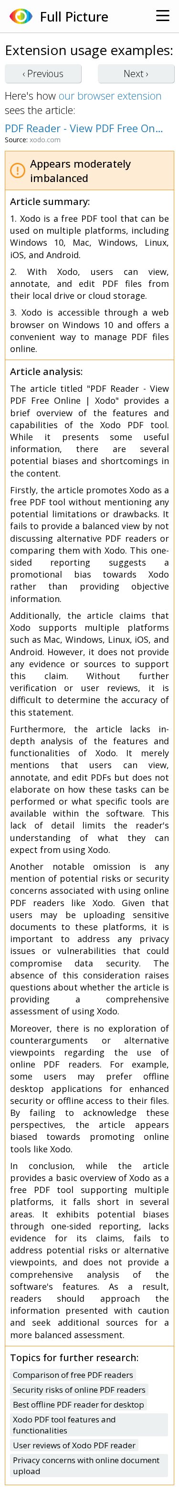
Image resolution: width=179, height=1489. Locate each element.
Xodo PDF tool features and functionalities (64, 1425)
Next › (136, 73)
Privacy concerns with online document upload (86, 1466)
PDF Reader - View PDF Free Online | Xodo (85, 128)
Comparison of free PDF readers (73, 1374)
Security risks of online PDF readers (79, 1389)
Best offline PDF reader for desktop (78, 1404)
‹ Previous (42, 73)
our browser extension (110, 95)
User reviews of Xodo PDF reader (74, 1445)
